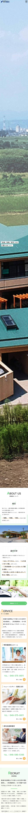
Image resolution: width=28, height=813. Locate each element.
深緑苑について (14, 603)
